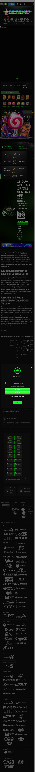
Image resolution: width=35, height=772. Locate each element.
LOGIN (17, 389)
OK (17, 402)
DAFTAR (17, 393)
